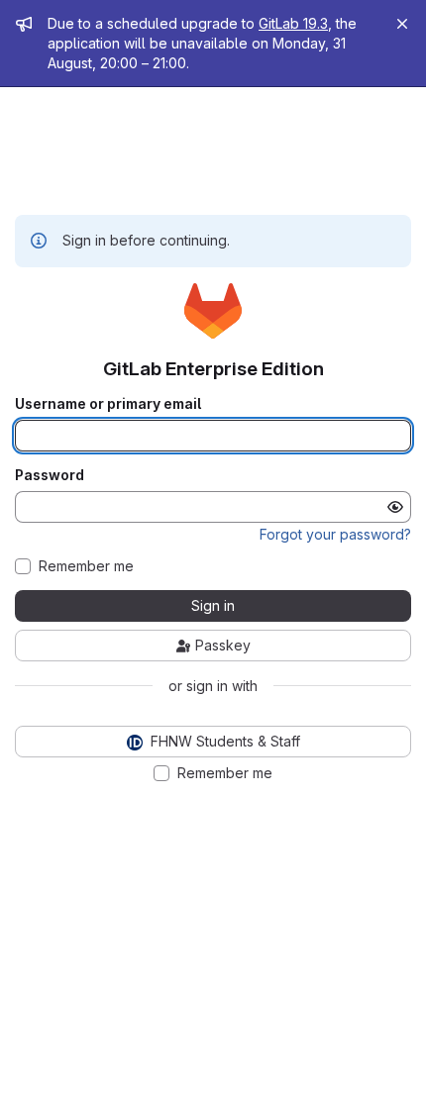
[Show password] (395, 507)
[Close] (402, 24)
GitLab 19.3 (293, 23)
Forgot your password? (335, 534)
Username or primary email (108, 404)
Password (49, 475)
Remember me (86, 566)
